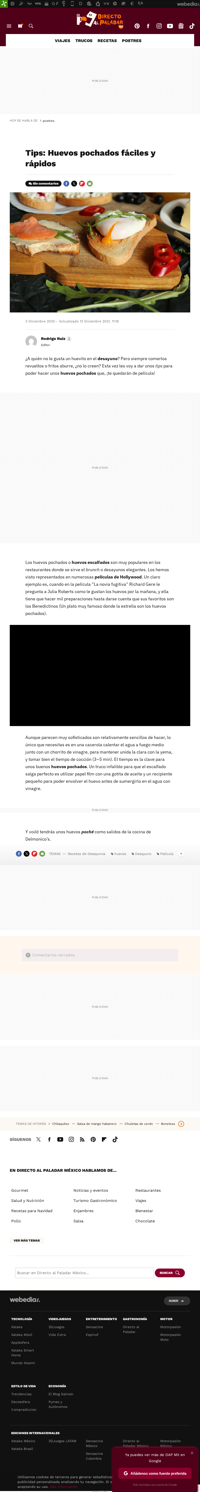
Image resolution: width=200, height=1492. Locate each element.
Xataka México (23, 1441)
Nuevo (20, 26)
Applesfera (20, 1342)
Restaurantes (148, 1190)
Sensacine (94, 1327)
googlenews (181, 26)
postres (48, 121)
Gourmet (19, 1190)
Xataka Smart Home (22, 1352)
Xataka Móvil (21, 1335)
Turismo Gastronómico (95, 1200)
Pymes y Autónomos (58, 1404)
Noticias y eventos (90, 1190)
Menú (9, 26)
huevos (120, 854)
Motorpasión (170, 1327)
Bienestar (144, 1210)
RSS (82, 1139)
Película (166, 854)
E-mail (90, 183)
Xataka (16, 1327)
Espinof (92, 1335)
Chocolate (145, 1221)
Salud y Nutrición (27, 1200)
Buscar (31, 26)
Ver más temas (27, 1240)
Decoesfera (20, 1402)
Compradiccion (24, 1410)
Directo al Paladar (131, 1329)
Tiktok (192, 26)
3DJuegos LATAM (62, 1441)
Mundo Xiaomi (23, 1363)
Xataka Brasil (22, 1449)
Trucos (83, 40)
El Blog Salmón (61, 1394)
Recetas (107, 40)
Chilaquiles (61, 1124)
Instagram (159, 26)
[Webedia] (25, 1299)
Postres (131, 40)
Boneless (168, 1124)
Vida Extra (57, 1335)
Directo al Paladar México (135, 1443)
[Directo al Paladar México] (100, 20)
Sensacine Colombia (94, 1456)
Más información (64, 1487)
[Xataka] (4, 4)
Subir (173, 1301)
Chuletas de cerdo (139, 1124)
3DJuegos (56, 1327)
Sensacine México (94, 1443)
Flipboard (82, 183)
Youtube (170, 26)
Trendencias (21, 1394)
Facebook (148, 26)
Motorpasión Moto (170, 1337)
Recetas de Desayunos (86, 854)
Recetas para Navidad (31, 1210)
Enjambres (83, 1210)
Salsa (78, 1221)
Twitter (74, 183)
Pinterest (137, 26)
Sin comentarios (46, 183)
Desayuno (143, 854)
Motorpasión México (170, 1443)
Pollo (16, 1221)
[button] (56, 339)
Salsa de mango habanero (97, 1124)
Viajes (62, 40)
